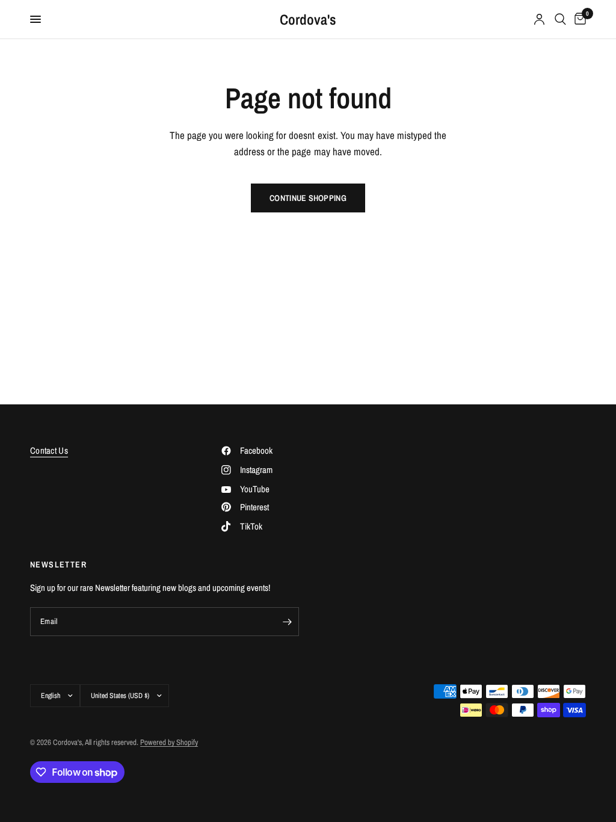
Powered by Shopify (169, 742)
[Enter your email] (287, 621)
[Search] (560, 19)
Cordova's (308, 19)
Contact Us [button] (49, 450)
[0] (578, 19)
